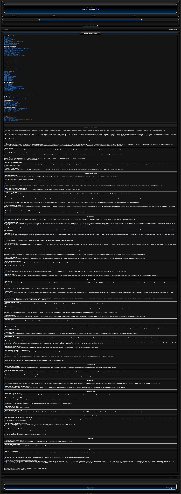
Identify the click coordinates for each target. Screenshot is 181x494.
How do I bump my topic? (9, 69)
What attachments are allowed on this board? (12, 113)
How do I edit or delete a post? (10, 59)
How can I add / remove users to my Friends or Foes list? (15, 98)
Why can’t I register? (8, 38)
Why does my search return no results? (11, 102)
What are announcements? (9, 77)
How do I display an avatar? (9, 53)
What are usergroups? (8, 85)
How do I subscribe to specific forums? (11, 110)
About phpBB (92, 452)
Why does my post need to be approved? (12, 68)
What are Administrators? (9, 83)
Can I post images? (7, 75)
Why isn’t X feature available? (9, 118)
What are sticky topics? (8, 78)
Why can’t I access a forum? (9, 64)
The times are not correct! (9, 49)
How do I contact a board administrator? (11, 120)
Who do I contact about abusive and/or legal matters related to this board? (18, 119)
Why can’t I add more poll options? (10, 62)
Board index (6, 29)
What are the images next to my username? (12, 52)
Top (4, 131)
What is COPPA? (7, 37)
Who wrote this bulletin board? (10, 117)
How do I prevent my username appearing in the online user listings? (17, 48)
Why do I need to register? (9, 36)
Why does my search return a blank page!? (12, 103)
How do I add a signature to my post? (11, 60)
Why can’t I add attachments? (9, 65)
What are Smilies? (7, 74)
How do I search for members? (10, 104)
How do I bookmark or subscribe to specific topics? (13, 109)
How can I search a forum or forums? (11, 101)
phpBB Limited (38, 452)
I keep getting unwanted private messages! (12, 94)
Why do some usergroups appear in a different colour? (14, 88)
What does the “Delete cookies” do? (11, 44)
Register (57, 20)
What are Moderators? (8, 84)
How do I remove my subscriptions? (11, 111)
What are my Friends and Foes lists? (11, 97)
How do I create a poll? (8, 61)
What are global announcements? (10, 76)
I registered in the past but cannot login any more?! (13, 41)
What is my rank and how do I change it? (12, 54)
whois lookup (89, 461)
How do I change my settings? (10, 47)
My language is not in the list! (9, 51)
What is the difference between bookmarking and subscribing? (16, 108)
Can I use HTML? (7, 73)
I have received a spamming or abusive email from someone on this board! (18, 95)
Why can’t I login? (7, 40)
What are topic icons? (8, 80)
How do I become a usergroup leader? (11, 87)
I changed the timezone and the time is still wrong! (13, 50)
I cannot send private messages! (10, 93)
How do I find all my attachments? (10, 114)
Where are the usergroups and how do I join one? (13, 86)
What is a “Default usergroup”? (10, 89)
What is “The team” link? (8, 90)
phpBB (129, 193)
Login (91, 20)
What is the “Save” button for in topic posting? (12, 67)
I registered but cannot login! (9, 39)
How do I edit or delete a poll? (9, 63)
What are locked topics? (8, 79)
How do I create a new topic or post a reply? (12, 58)
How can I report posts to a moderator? (11, 66)
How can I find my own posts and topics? (12, 105)
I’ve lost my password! (8, 42)
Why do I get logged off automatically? (11, 43)
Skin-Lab (90, 493)
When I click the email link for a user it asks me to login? (14, 55)
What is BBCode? (7, 72)
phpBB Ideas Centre (59, 457)
